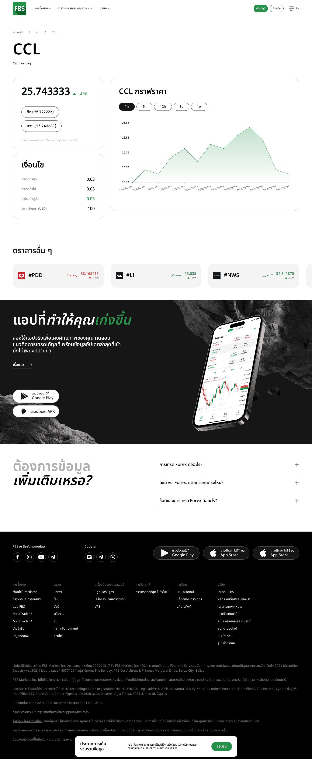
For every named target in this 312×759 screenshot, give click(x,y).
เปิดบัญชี (260, 8)
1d (181, 106)
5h (144, 106)
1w (199, 106)
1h (127, 106)
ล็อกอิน (277, 8)
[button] (229, 465)
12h (163, 106)
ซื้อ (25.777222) (40, 112)
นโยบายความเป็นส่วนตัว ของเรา (161, 748)
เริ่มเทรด (19, 364)
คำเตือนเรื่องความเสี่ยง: (27, 721)
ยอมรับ (221, 746)
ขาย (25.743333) (41, 126)
